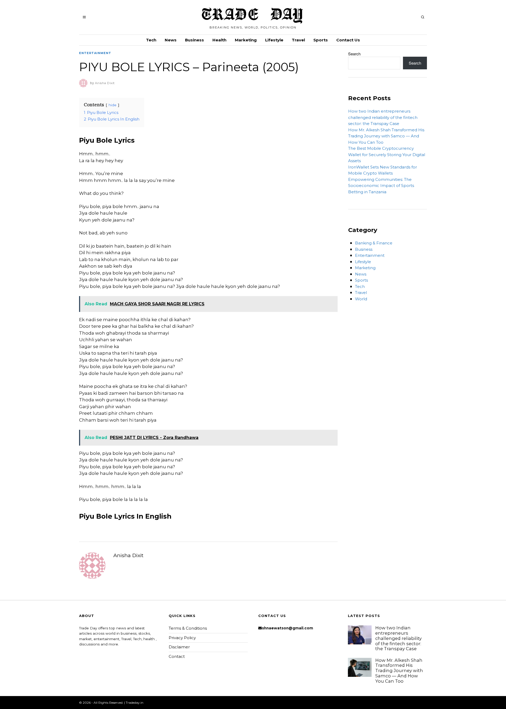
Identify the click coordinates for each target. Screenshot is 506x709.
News (171, 39)
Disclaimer (179, 646)
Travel (298, 39)
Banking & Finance (373, 242)
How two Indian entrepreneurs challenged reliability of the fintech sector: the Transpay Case (382, 117)
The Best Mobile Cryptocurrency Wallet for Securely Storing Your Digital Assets (386, 154)
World (361, 298)
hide (112, 105)
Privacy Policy (182, 637)
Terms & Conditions (188, 628)
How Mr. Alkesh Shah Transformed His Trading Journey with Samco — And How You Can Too (386, 136)
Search (354, 53)
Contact (177, 656)
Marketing (246, 39)
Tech (151, 39)
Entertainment (95, 53)
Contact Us (348, 39)
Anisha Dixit (128, 555)
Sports (320, 39)
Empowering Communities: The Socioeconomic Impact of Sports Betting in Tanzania (381, 185)
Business (194, 39)
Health (219, 39)
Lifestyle (274, 39)
